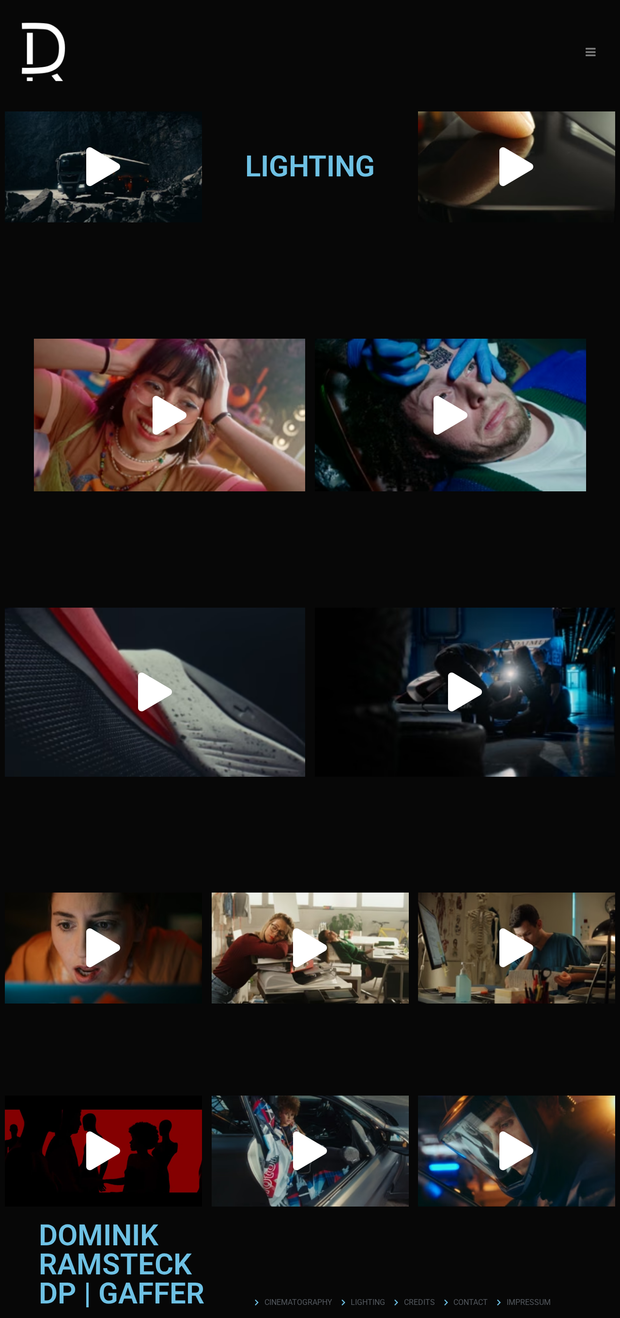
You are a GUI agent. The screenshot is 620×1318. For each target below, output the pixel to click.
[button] (103, 166)
